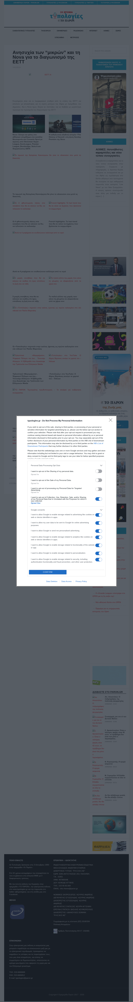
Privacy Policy (81, 581)
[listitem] (66, 465)
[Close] (111, 420)
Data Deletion (51, 581)
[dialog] (66, 501)
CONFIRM (48, 572)
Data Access (66, 581)
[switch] (98, 471)
